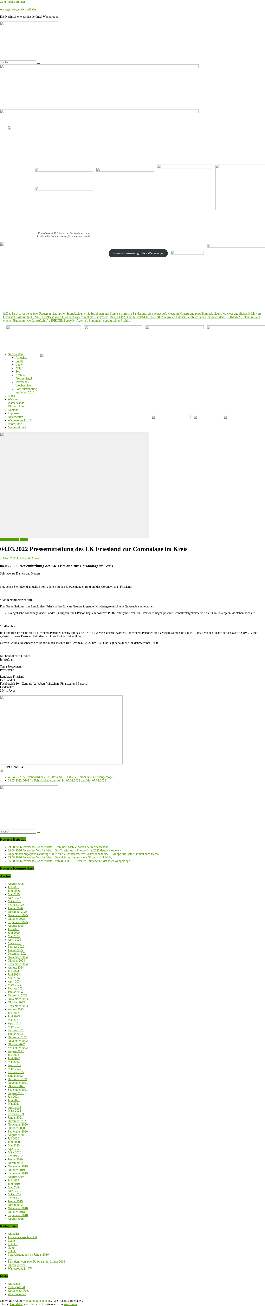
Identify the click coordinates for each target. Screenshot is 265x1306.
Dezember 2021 (17, 1079)
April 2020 (14, 1149)
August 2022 (16, 1051)
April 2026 (14, 897)
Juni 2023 (14, 1016)
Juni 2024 (14, 974)
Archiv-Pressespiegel (24, 376)
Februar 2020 (16, 1156)
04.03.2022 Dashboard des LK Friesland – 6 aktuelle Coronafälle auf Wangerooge (60, 777)
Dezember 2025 (17, 911)
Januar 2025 (15, 950)
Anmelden (14, 1283)
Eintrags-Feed (16, 1287)
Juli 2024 (13, 971)
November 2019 (18, 1166)
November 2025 (18, 915)
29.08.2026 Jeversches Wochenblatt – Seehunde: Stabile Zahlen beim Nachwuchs (58, 847)
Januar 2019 (15, 1201)
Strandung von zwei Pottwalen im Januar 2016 (36, 1261)
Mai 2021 (14, 1103)
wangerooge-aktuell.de (18, 9)
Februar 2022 (16, 1072)
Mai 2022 (14, 1061)
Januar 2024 (15, 992)
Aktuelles (21, 357)
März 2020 (14, 1152)
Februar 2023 (16, 1030)
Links (11, 396)
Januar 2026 (15, 908)
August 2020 (16, 1135)
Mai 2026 (14, 894)
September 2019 (18, 1173)
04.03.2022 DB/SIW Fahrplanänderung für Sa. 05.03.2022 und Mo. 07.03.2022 (59, 780)
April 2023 (14, 1023)
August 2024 (16, 967)
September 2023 (18, 1006)
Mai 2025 (14, 936)
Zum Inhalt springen (12, 1)
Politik (19, 361)
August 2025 (16, 925)
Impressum (14, 413)
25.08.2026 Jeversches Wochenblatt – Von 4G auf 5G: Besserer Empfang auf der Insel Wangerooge (69, 861)
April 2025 (14, 939)
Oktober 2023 (16, 1002)
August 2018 (16, 1218)
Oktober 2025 (16, 918)
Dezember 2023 (17, 995)
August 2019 (16, 1176)
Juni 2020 (14, 1142)
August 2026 (16, 883)
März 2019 (14, 1194)
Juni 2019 (14, 1183)
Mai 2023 (14, 1019)
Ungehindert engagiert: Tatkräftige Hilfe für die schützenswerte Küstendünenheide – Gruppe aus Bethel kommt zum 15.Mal (83, 854)
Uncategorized (17, 1265)
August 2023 (16, 1009)
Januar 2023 (15, 1033)
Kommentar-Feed (18, 1290)
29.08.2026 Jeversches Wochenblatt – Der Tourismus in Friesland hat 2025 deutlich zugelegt (64, 850)
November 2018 (18, 1208)
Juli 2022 (13, 1054)
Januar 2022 (15, 1075)
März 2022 (14, 1068)
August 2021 (16, 1093)
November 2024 (18, 957)
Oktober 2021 (16, 1086)
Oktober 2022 (16, 1044)
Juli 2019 (13, 1180)
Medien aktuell (17, 427)
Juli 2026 (13, 887)
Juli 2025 (13, 929)
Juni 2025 (14, 932)
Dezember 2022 (17, 1037)
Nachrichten (15, 354)
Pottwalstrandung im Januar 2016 (26, 390)
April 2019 (14, 1190)
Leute (19, 364)
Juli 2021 (13, 1096)
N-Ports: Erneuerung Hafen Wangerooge (138, 253)
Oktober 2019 (16, 1169)
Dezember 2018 (17, 1204)
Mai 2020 (14, 1145)
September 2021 (18, 1089)
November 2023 (18, 999)
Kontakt (13, 409)
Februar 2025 (16, 946)
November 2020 (18, 1124)
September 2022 (18, 1047)
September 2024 (18, 964)
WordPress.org (17, 1294)
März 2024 (14, 985)
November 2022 (18, 1040)
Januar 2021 (15, 1117)
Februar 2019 (16, 1197)
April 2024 (14, 981)
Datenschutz (15, 416)
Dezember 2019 (17, 1163)
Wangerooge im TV (20, 420)
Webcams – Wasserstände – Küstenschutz (17, 403)
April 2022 (14, 1065)
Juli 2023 (13, 1012)
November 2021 (18, 1082)
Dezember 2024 (17, 953)
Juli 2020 (13, 1138)
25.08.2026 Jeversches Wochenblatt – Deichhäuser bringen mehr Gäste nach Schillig (60, 857)
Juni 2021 (14, 1100)
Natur (19, 368)
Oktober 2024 (16, 960)
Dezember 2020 (17, 1121)
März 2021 (14, 1110)
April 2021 (14, 1107)
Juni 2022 (14, 1058)
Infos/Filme (15, 423)
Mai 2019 (14, 1187)
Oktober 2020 (16, 1128)
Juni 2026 (14, 890)
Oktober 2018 (16, 1211)
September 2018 (18, 1215)
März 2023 (14, 1026)
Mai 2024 (14, 978)
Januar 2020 (15, 1159)
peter (37, 558)
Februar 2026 (16, 904)
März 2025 (14, 943)
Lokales (12, 1244)
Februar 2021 (16, 1114)
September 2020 (18, 1131)
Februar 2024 (16, 988)
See (18, 371)
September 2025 (18, 922)
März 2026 (14, 901)
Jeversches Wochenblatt (23, 383)
